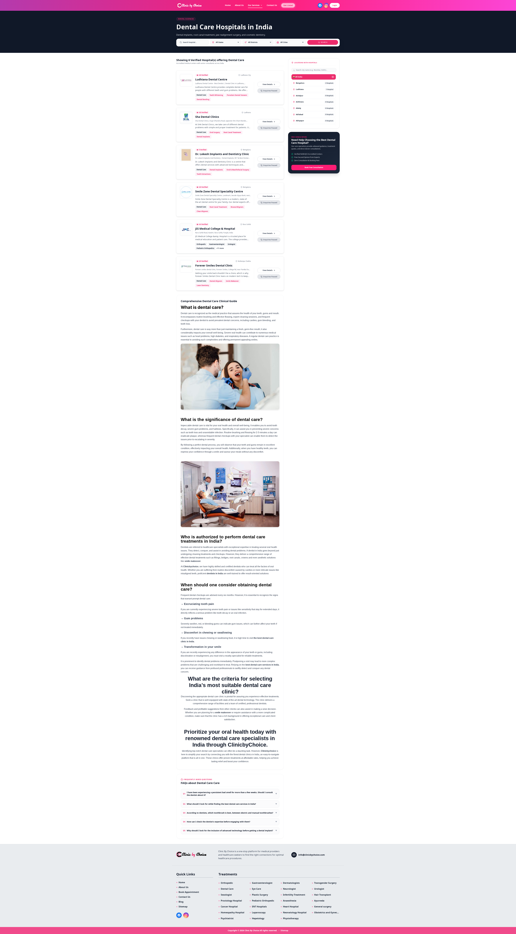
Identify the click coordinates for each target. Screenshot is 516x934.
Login (334, 5)
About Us (239, 5)
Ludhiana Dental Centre (211, 79)
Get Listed (288, 5)
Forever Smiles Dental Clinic (213, 265)
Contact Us (272, 5)
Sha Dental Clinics (207, 117)
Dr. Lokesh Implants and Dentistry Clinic (222, 154)
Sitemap (284, 930)
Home (228, 5)
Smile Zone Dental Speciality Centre (219, 191)
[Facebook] (320, 5)
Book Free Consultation (314, 167)
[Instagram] (326, 5)
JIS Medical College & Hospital (215, 228)
